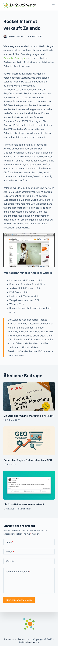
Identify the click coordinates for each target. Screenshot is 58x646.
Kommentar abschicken (19, 600)
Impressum (10, 639)
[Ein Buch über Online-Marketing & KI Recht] (28, 396)
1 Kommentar (24, 508)
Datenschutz (24, 639)
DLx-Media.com (30, 642)
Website (10, 561)
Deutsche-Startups (14, 58)
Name (9, 542)
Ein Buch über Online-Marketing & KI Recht (28, 415)
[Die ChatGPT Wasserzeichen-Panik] (28, 485)
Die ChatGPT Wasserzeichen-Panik (23, 504)
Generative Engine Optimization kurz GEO (27, 460)
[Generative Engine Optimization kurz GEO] (28, 440)
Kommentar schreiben (18, 571)
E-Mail (10, 551)
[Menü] (53, 5)
